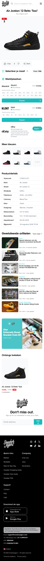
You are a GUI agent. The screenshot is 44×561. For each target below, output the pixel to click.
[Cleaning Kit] (22, 333)
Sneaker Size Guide (11, 474)
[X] (39, 442)
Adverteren (26, 466)
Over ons (25, 458)
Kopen (30, 100)
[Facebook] (35, 442)
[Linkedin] (39, 446)
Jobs (23, 462)
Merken (6, 458)
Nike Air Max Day (10, 466)
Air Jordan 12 (24, 187)
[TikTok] (35, 446)
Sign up (38, 422)
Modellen (7, 462)
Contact (6, 489)
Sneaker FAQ (8, 478)
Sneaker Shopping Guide (13, 470)
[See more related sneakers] (37, 162)
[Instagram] (31, 442)
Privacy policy (21, 556)
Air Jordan (23, 182)
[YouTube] (31, 446)
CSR (5, 497)
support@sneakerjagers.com (17, 535)
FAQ (5, 493)
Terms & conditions (9, 556)
